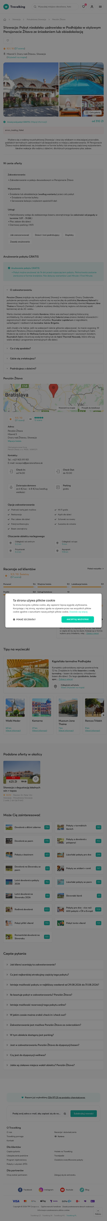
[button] (24, 619)
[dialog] (53, 610)
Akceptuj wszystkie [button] (78, 619)
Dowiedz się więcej (78, 611)
